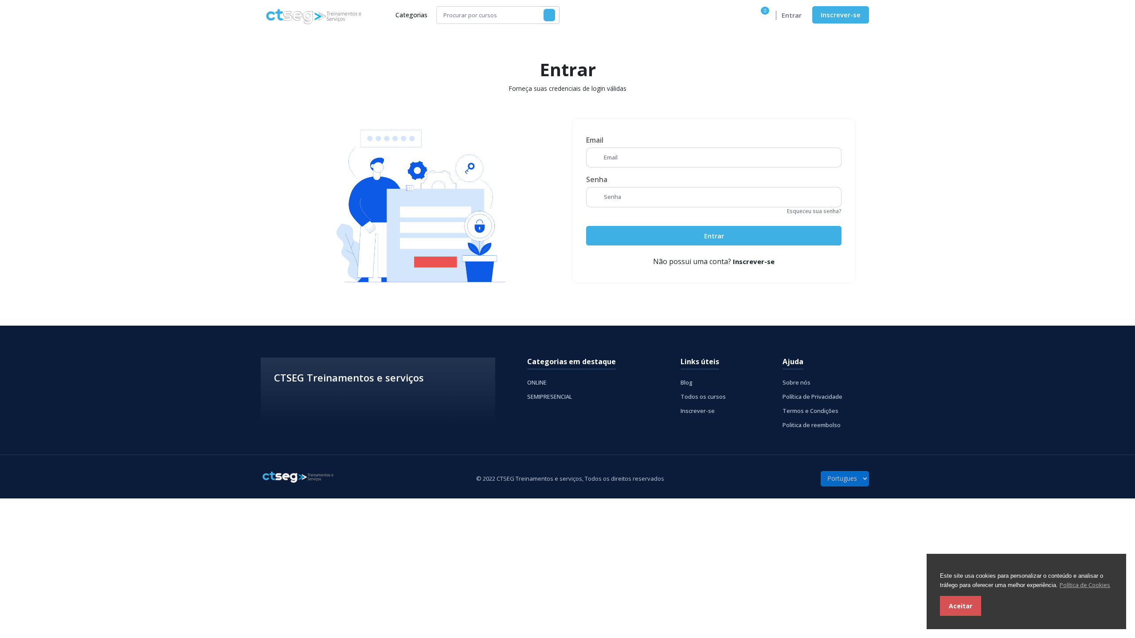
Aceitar (960, 606)
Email (594, 140)
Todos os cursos (703, 397)
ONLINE (537, 382)
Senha (596, 179)
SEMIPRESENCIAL (549, 397)
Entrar (792, 15)
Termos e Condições (810, 411)
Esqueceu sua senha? (814, 211)
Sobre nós (796, 382)
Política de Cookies (1085, 585)
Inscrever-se (841, 14)
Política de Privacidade (812, 397)
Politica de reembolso (812, 425)
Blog (687, 382)
